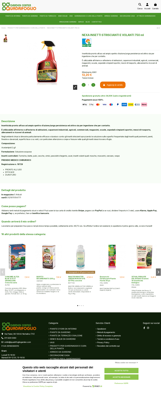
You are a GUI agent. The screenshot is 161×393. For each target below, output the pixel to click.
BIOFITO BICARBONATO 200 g (46, 278)
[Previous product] (157, 28)
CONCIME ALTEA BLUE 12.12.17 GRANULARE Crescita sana (12, 280)
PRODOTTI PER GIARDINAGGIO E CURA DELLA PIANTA (68, 347)
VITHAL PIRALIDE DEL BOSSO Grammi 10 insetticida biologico (140, 280)
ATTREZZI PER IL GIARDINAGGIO (65, 359)
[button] (77, 305)
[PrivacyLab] (97, 386)
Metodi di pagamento (106, 332)
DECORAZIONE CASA (60, 355)
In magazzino (7, 194)
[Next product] (159, 28)
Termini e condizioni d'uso (108, 339)
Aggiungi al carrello (115, 85)
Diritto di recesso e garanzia (109, 335)
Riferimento (87, 72)
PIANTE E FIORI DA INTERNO (63, 329)
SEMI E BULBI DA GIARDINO (63, 339)
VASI (52, 342)
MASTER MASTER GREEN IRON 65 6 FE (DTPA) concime (76, 279)
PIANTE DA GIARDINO (60, 332)
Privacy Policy (103, 342)
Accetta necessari (121, 377)
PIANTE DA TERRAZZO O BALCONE (66, 335)
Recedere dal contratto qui (108, 346)
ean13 (4, 197)
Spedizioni (101, 329)
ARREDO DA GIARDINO (60, 352)
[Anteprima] (17, 274)
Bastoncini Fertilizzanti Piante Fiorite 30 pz (108, 279)
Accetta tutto (121, 371)
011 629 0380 (10, 338)
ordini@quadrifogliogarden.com (17, 342)
